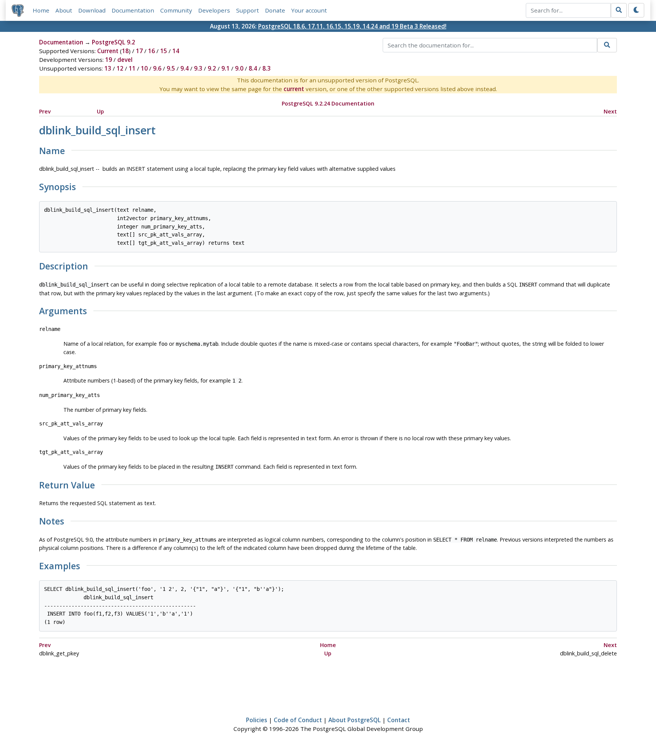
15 (163, 51)
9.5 (171, 68)
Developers (214, 10)
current (294, 89)
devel (124, 59)
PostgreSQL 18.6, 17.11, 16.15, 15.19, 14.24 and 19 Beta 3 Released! (352, 26)
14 (175, 51)
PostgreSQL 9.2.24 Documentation (328, 103)
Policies (256, 720)
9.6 (157, 68)
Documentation (133, 10)
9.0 (239, 68)
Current (107, 51)
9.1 (225, 68)
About (63, 10)
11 (132, 68)
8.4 (253, 68)
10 (144, 68)
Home (41, 10)
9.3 (198, 68)
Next (610, 111)
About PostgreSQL (354, 720)
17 (139, 51)
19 (108, 59)
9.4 (184, 68)
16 (151, 51)
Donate (275, 10)
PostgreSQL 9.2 (113, 42)
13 (107, 68)
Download (92, 10)
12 (120, 68)
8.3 (266, 68)
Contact (398, 720)
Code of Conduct (298, 720)
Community (176, 10)
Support (247, 10)
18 (125, 51)
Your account (309, 10)
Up (100, 111)
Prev (45, 111)
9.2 (212, 68)
